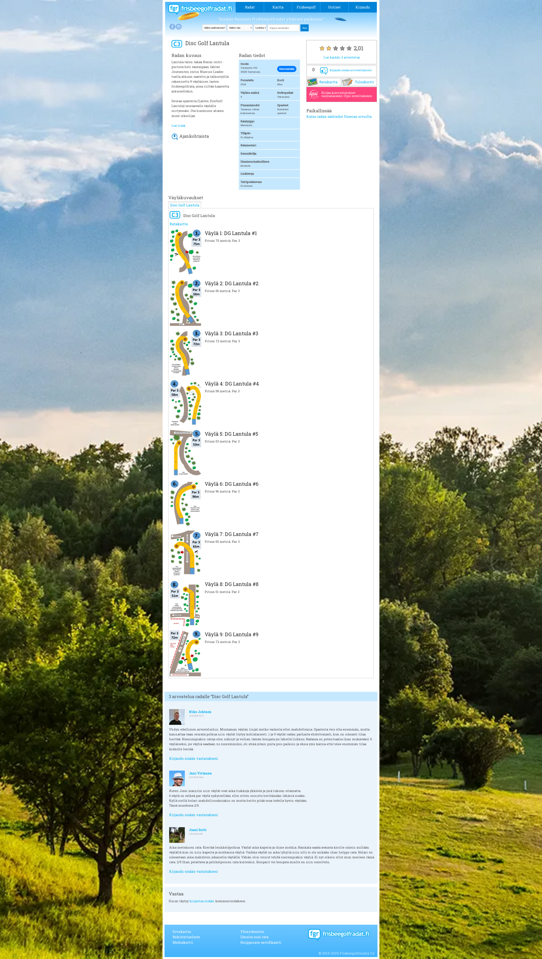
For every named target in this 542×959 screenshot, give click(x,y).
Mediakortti (183, 942)
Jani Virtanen (200, 773)
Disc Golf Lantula (184, 205)
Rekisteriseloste (186, 937)
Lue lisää (178, 126)
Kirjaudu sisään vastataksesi (193, 758)
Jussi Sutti (197, 830)
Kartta (277, 7)
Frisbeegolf (306, 7)
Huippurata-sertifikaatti (260, 942)
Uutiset (334, 7)
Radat (250, 7)
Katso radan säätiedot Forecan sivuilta (339, 116)
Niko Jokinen (200, 712)
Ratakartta (328, 82)
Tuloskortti (364, 82)
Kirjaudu (362, 7)
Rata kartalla (286, 68)
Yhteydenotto (252, 931)
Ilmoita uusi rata (254, 937)
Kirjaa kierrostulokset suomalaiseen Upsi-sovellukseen (346, 94)
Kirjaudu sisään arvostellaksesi (351, 70)
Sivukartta (182, 931)
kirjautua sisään (201, 901)
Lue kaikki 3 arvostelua (342, 57)
